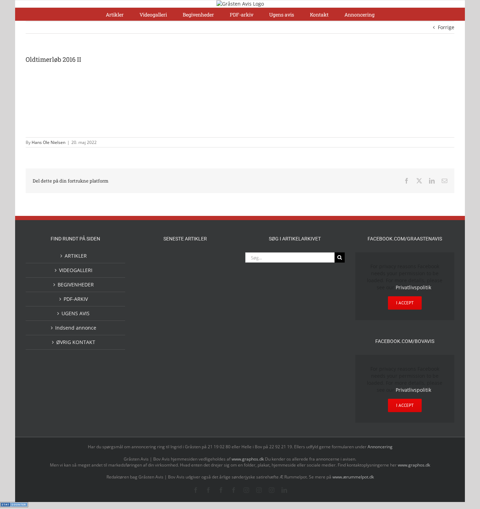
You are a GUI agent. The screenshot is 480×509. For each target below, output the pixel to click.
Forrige (446, 27)
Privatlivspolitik (413, 287)
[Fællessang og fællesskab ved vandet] (196, 260)
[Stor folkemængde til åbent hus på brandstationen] (196, 377)
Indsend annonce (75, 327)
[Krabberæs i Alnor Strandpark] (218, 355)
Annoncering (380, 447)
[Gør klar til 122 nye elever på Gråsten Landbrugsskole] (151, 289)
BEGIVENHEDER (76, 284)
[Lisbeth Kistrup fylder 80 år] (151, 380)
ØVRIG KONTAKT (75, 342)
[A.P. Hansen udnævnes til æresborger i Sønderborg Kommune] (173, 266)
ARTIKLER (76, 255)
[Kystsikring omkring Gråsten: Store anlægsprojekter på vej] (151, 349)
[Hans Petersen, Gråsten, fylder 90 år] (173, 379)
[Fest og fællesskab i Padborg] (218, 289)
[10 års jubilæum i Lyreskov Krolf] (196, 325)
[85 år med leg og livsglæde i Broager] (173, 295)
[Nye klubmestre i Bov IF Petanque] (151, 319)
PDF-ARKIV (76, 299)
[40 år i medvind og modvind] (218, 377)
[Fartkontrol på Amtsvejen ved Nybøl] (151, 260)
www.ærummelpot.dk (353, 477)
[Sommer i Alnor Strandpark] (196, 349)
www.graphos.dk (248, 459)
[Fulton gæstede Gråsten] (218, 260)
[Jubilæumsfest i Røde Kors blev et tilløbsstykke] (218, 318)
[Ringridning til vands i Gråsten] (173, 317)
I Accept (405, 303)
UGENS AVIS (75, 313)
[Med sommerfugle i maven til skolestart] (173, 350)
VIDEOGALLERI (75, 270)
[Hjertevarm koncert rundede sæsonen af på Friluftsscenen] (196, 289)
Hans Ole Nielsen (48, 142)
